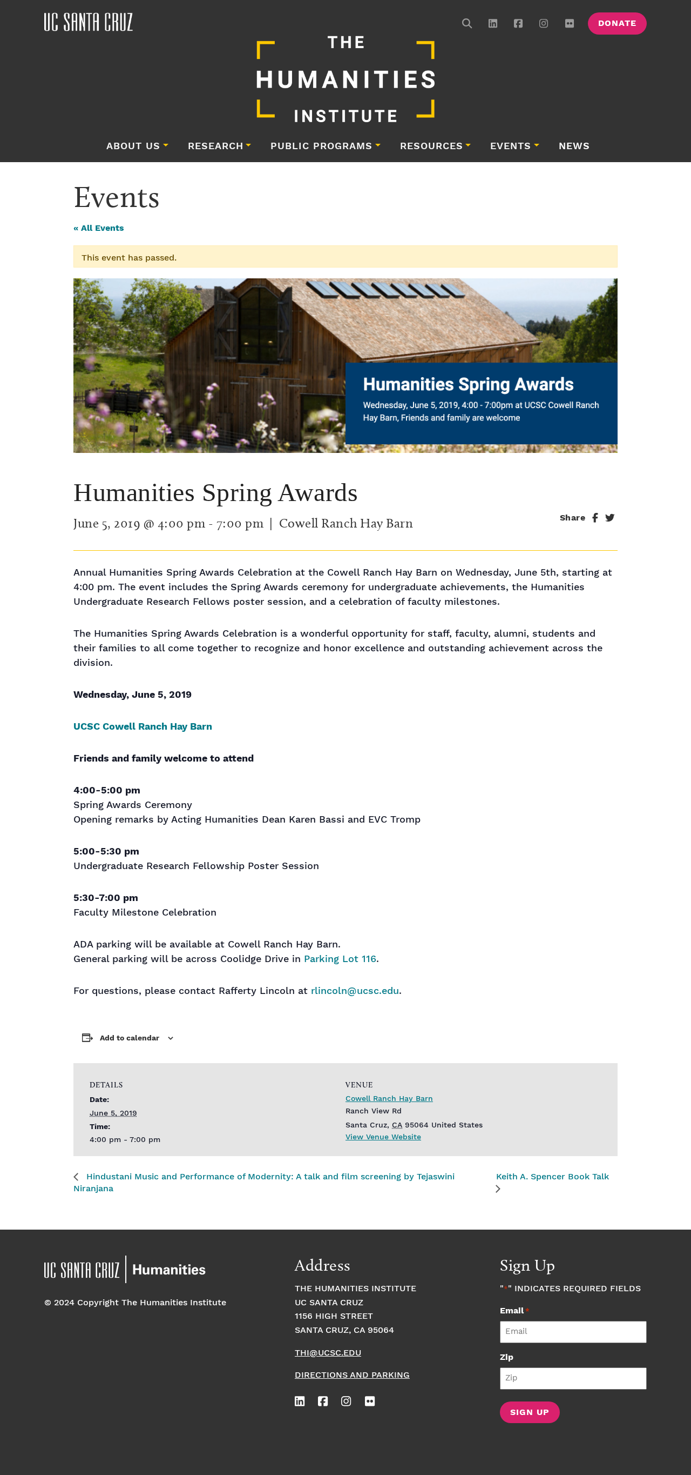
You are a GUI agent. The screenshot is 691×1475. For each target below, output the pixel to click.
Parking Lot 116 (340, 959)
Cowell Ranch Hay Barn (389, 1099)
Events (510, 146)
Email (515, 1311)
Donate (617, 23)
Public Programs (321, 146)
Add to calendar (129, 1038)
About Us (133, 146)
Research (215, 146)
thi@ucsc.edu (328, 1353)
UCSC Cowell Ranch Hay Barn (142, 726)
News (574, 146)
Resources (431, 146)
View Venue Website (383, 1137)
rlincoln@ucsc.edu (355, 991)
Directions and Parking (352, 1375)
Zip (506, 1357)
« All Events (98, 228)
